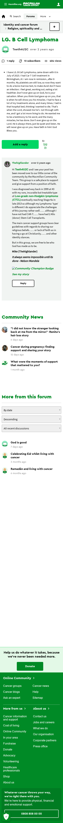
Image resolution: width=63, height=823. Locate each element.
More (11, 4)
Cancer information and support (15, 718)
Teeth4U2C (20, 49)
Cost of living (11, 725)
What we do (40, 728)
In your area (10, 737)
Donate (30, 666)
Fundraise (9, 743)
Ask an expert (11, 698)
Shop (6, 776)
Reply (23, 283)
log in (45, 146)
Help (35, 692)
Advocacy (9, 755)
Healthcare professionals (11, 769)
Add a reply (20, 144)
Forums (30, 16)
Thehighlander (20, 163)
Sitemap (38, 698)
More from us (13, 708)
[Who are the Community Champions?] (33, 268)
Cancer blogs (11, 692)
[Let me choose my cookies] (6, 816)
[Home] (31, 4)
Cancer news (41, 686)
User (58, 4)
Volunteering (11, 761)
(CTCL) (16, 200)
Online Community (17, 678)
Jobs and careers (43, 722)
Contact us (39, 716)
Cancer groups (12, 686)
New (54, 26)
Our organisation (43, 734)
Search (17, 16)
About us (8, 782)
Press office (40, 746)
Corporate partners (44, 740)
